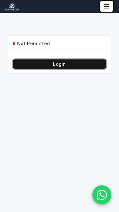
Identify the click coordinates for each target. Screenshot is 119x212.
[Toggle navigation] (106, 6)
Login (59, 64)
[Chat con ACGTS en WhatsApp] (101, 194)
